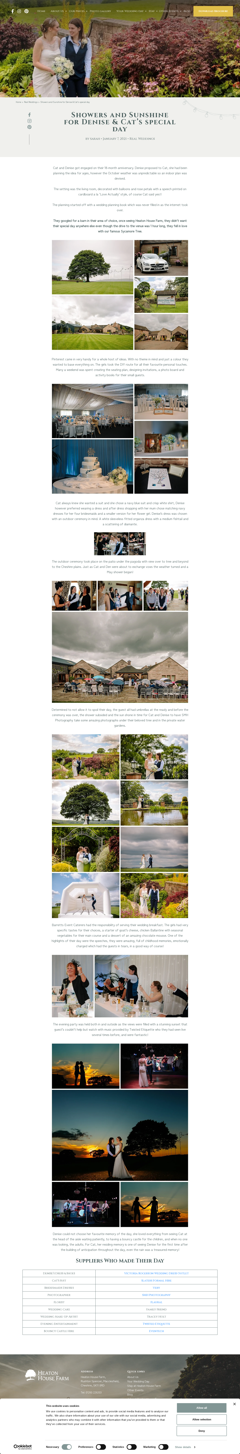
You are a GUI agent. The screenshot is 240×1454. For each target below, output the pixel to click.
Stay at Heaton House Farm (144, 1385)
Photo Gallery (100, 11)
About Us (57, 11)
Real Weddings (31, 101)
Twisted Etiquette (156, 1324)
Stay (152, 11)
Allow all (201, 1407)
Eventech (156, 1331)
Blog (187, 11)
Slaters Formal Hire (156, 1281)
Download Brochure (213, 11)
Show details (183, 1447)
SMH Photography (156, 1295)
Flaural (157, 1302)
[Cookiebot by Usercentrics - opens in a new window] (22, 1447)
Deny (202, 1430)
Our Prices (77, 11)
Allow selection (201, 1419)
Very (156, 1288)
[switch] (101, 1447)
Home (41, 11)
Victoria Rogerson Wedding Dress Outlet (156, 1273)
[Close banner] (234, 1404)
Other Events (168, 11)
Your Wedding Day (130, 11)
